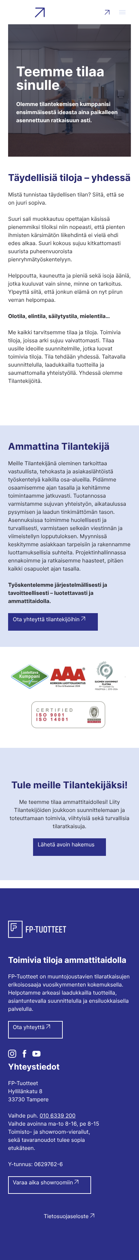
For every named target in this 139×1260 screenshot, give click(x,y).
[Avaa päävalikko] (122, 12)
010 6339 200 (57, 1115)
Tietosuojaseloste (66, 1216)
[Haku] (106, 12)
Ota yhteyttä (29, 1027)
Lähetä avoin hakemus (66, 844)
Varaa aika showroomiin (43, 1182)
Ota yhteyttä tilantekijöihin (46, 619)
